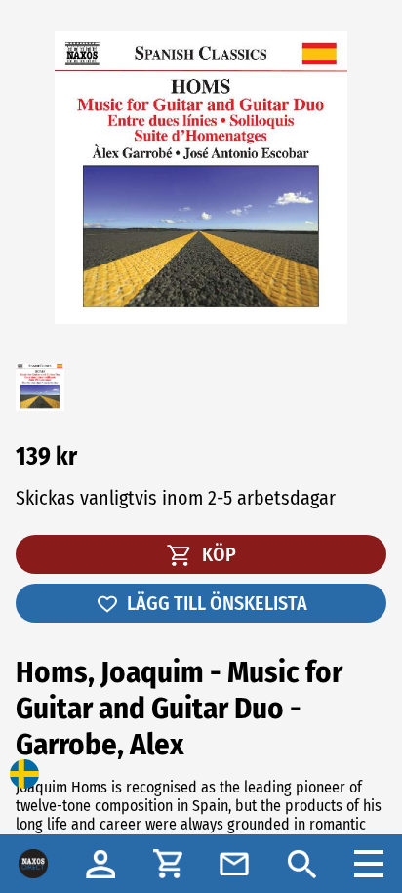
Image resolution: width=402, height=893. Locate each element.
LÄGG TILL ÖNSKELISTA (217, 603)
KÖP (217, 554)
